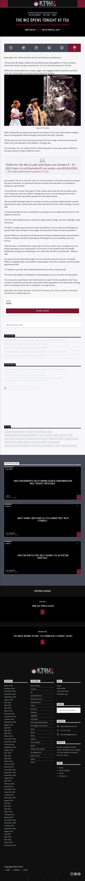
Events (8, 506)
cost (56, 435)
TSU (57, 446)
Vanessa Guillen (69, 446)
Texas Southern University (17, 446)
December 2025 (10, 691)
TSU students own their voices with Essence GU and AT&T (25, 356)
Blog (26, 870)
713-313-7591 (66, 730)
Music (33, 732)
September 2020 (10, 828)
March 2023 (8, 761)
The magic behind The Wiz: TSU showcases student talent (43, 636)
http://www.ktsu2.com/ (69, 726)
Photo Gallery (35, 742)
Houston (53, 439)
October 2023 (9, 744)
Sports (33, 746)
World (33, 762)
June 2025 (7, 702)
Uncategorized (36, 752)
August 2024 (8, 725)
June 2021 (7, 806)
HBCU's (44, 439)
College (48, 435)
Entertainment (35, 15)
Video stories (35, 756)
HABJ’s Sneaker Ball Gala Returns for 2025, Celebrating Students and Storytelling (35, 352)
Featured (34, 709)
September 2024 (10, 722)
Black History (35, 686)
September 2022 (10, 775)
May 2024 (7, 730)
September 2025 (10, 697)
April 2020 (7, 840)
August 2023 (8, 750)
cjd (41, 435)
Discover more (62, 755)
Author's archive (42, 310)
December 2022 (10, 770)
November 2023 (10, 742)
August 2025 (8, 700)
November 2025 (10, 694)
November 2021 (10, 792)
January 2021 (9, 817)
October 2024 (9, 719)
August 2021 (8, 800)
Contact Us (63, 776)
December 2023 (10, 739)
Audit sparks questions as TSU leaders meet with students (26, 344)
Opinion (33, 739)
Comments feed (62, 691)
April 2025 (7, 708)
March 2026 (8, 686)
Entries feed (61, 688)
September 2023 (10, 747)
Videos (33, 759)
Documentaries (36, 696)
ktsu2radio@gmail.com (69, 734)
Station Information (38, 749)
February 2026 (9, 688)
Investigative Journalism (39, 726)
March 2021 (8, 812)
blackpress (41, 432)
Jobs (61, 439)
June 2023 (7, 753)
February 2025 (9, 714)
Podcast (17, 870)
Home (61, 768)
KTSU (7, 442)
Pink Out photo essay (43, 606)
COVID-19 (64, 435)
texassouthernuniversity (42, 446)
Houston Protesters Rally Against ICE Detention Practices (26, 348)
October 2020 (9, 826)
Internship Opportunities (39, 722)
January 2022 (9, 786)
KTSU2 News (16, 442)
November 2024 (10, 716)
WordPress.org (62, 694)
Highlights (34, 716)
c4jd (50, 432)
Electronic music (36, 699)
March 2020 (8, 842)
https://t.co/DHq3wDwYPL (27, 168)
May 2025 (7, 705)
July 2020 (7, 834)
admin (39, 30)
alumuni (30, 432)
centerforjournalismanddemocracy (21, 435)
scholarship (53, 442)
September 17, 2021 (40, 171)
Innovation (34, 719)
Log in (59, 686)
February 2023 (9, 764)
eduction (21, 439)
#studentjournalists (14, 432)
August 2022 (8, 778)
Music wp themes (39, 442)
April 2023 (7, 758)
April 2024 (7, 733)
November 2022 (10, 772)
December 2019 (10, 845)
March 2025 (8, 711)
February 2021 (9, 814)
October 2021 (9, 795)
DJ (31, 692)
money (26, 442)
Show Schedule (64, 770)
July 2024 (7, 728)
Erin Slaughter (10, 533)
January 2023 (9, 767)
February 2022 (9, 784)
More (32, 729)
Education (9, 439)
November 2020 (10, 823)
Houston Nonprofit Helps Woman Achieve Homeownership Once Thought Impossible (34, 340)
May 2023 (7, 756)
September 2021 (10, 798)
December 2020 (10, 820)
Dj (71, 435)
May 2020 (7, 837)
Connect (34, 689)
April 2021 (7, 809)
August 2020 (8, 831)
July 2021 (7, 803)
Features (46, 15)
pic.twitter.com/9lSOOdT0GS (60, 168)
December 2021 (10, 789)
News (54, 15)
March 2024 (8, 736)
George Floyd (33, 439)
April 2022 (7, 781)
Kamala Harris (71, 439)
